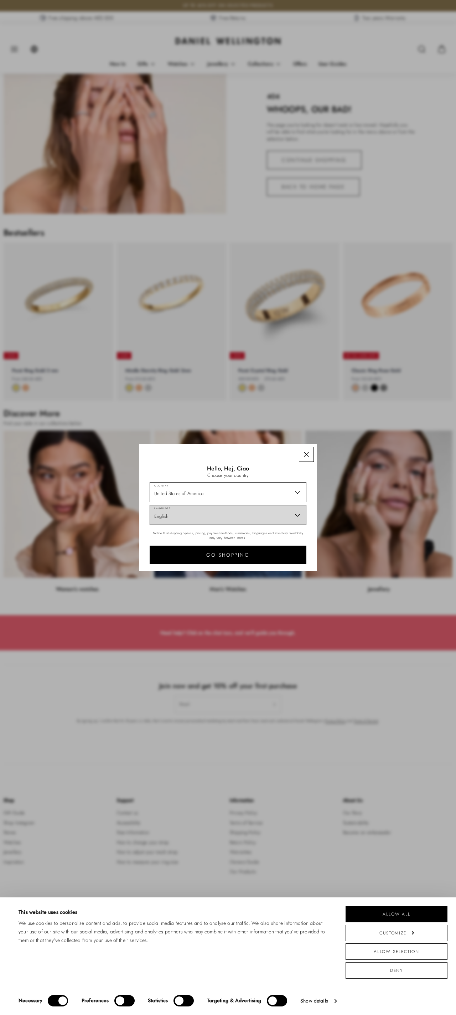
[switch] (124, 1000)
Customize (392, 933)
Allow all (396, 914)
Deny (396, 970)
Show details (314, 1001)
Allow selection (397, 951)
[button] (306, 454)
